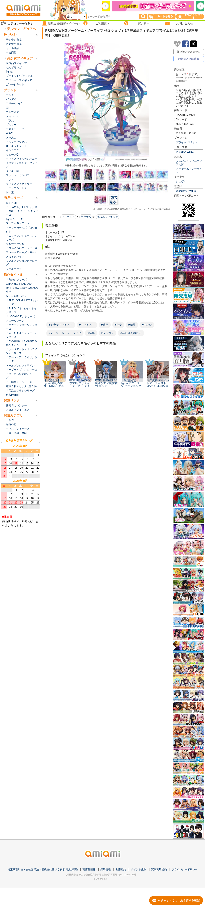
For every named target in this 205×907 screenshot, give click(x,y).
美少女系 (86, 216)
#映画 (104, 324)
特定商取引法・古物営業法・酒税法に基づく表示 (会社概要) (43, 869)
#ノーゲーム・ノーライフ (65, 333)
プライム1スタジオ (187, 142)
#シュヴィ (107, 333)
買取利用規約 (159, 869)
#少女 (118, 324)
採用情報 (105, 869)
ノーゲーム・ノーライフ (189, 170)
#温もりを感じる (131, 333)
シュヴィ (181, 181)
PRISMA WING (185, 151)
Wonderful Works (186, 190)
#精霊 (132, 324)
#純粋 (91, 333)
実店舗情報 (88, 869)
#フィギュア (87, 324)
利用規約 (121, 869)
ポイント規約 (138, 869)
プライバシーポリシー (185, 869)
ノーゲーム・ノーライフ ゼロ (189, 163)
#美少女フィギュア (61, 324)
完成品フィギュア (107, 216)
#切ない (147, 324)
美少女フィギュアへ (21, 28)
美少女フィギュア (20, 58)
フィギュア (68, 216)
